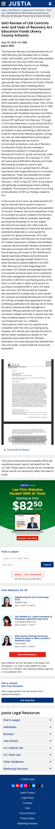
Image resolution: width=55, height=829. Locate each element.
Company (27, 803)
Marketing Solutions (15, 768)
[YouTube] (17, 785)
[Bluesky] (33, 785)
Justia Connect (27, 792)
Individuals (9, 727)
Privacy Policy (27, 818)
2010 (48, 10)
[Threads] (29, 785)
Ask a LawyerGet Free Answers (12, 684)
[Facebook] (21, 785)
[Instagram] (25, 785)
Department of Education (33, 10)
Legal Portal (27, 798)
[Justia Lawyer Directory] (42, 785)
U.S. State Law (12, 754)
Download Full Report (18, 449)
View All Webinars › (27, 654)
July (3, 13)
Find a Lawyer (10, 551)
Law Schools (10, 741)
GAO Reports (14, 10)
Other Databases (13, 761)
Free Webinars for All (14, 590)
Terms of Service (27, 813)
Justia (4, 10)
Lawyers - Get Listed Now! (28, 574)
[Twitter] (37, 785)
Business (8, 734)
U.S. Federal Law (13, 748)
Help (27, 808)
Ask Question (27, 700)
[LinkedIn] (13, 785)
